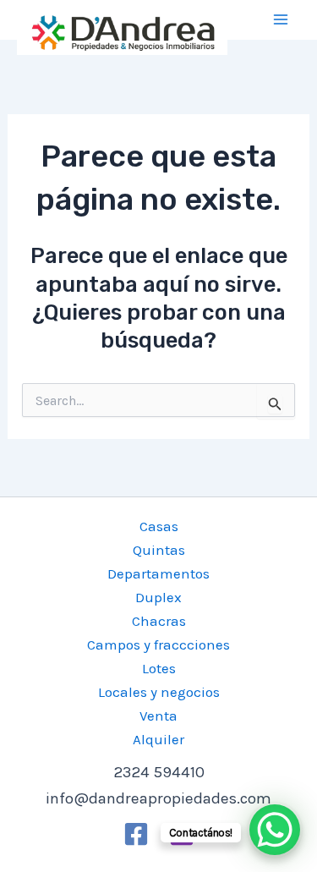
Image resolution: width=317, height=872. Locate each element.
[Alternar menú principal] (281, 20)
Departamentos (158, 573)
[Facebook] (136, 834)
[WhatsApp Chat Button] (274, 829)
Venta (158, 715)
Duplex (158, 597)
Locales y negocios (159, 691)
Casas (158, 526)
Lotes (159, 668)
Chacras (159, 620)
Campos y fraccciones (158, 644)
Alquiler (158, 739)
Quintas (159, 549)
